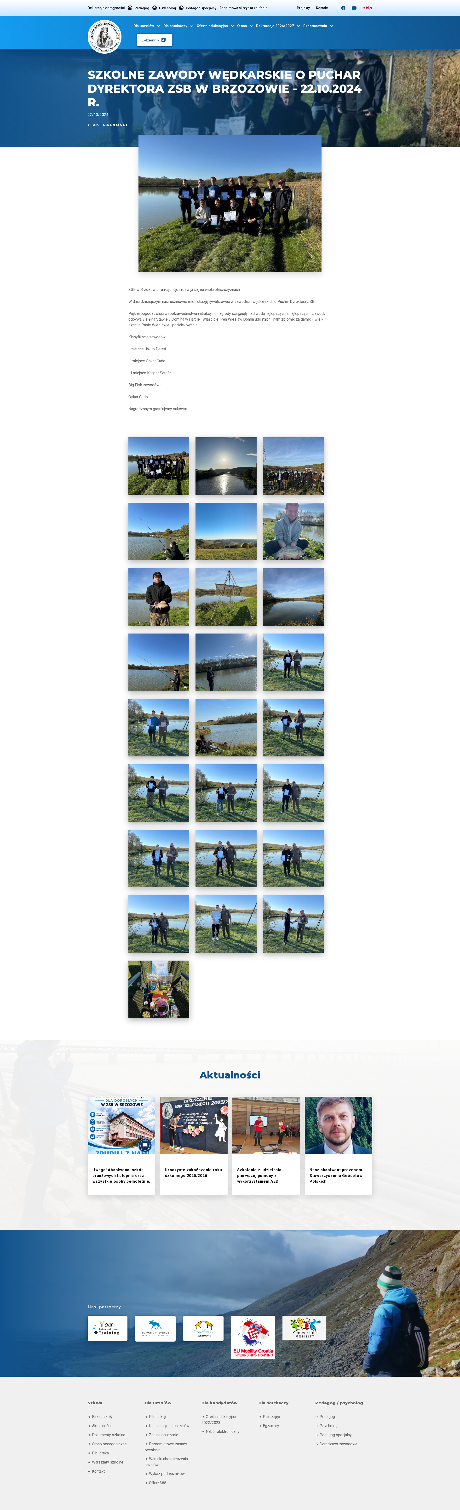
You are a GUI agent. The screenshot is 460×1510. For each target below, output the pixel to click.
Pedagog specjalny (197, 8)
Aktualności (108, 125)
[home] (104, 36)
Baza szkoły (100, 1416)
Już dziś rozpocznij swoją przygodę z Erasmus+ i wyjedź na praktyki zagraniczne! (248, 1285)
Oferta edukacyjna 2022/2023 (218, 1419)
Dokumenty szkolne (106, 1435)
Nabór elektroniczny (220, 1431)
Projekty (303, 8)
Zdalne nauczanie (161, 1435)
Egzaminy (269, 1426)
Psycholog (164, 8)
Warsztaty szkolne (105, 1462)
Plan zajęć (269, 1416)
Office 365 (155, 1483)
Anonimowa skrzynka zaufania (243, 8)
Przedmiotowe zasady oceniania (166, 1447)
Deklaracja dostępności (106, 8)
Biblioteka (98, 1453)
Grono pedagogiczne (107, 1444)
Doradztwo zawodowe (336, 1444)
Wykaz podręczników (165, 1473)
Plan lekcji (155, 1416)
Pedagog (138, 8)
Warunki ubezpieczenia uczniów (166, 1462)
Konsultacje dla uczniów (167, 1426)
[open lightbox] (158, 466)
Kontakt (322, 8)
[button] (146, 26)
